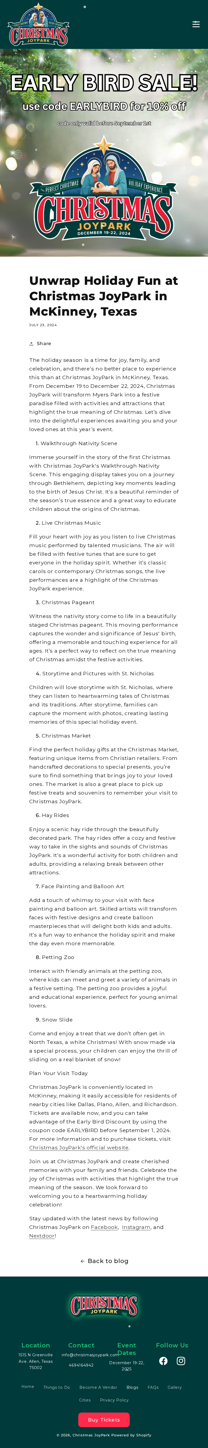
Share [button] (44, 343)
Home (27, 1386)
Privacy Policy (114, 1400)
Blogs (132, 1387)
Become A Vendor (98, 1387)
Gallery (175, 1387)
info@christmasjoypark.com (90, 1355)
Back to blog (108, 1260)
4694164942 (81, 1365)
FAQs (153, 1387)
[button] (196, 24)
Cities (84, 1400)
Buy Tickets (104, 1420)
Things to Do (56, 1387)
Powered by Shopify (131, 1435)
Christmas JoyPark (91, 1435)
